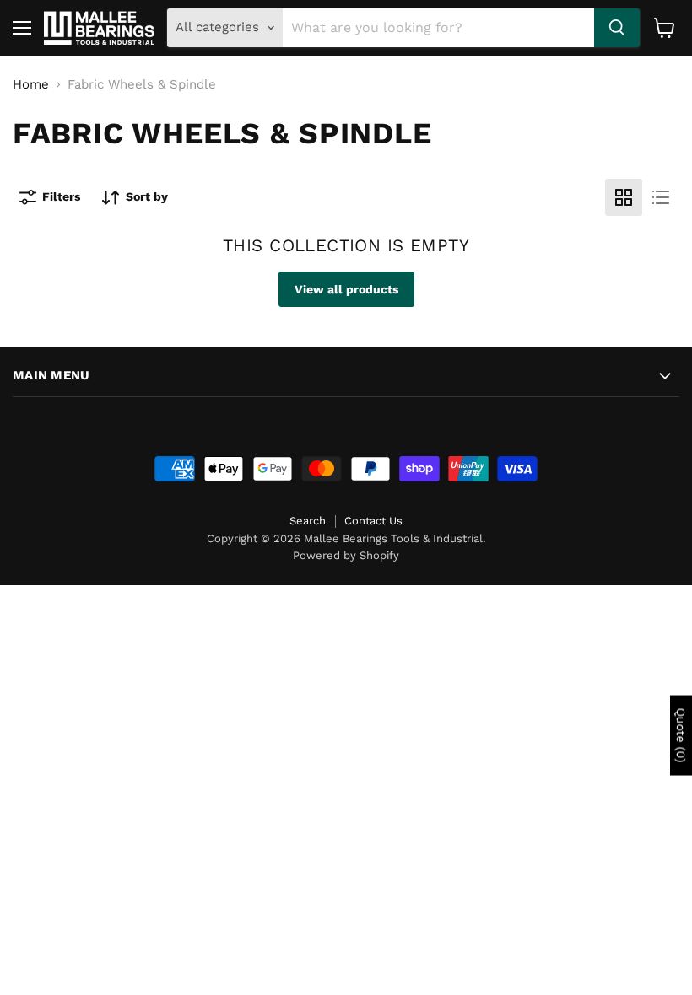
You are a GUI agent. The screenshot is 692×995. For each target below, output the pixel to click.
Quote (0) (681, 734)
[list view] (660, 197)
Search (307, 520)
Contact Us (373, 520)
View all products (346, 289)
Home (31, 85)
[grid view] (623, 197)
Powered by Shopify (346, 555)
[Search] (617, 27)
